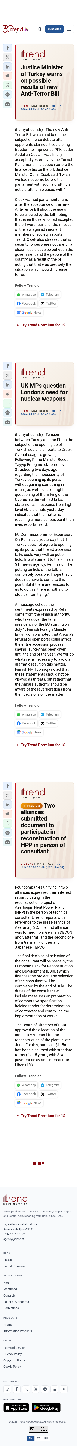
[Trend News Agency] (15, 1199)
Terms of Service (14, 1347)
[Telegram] (45, 1389)
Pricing (8, 1324)
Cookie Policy (12, 1366)
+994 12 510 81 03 (14, 1234)
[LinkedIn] (54, 1389)
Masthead (10, 1289)
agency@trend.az (13, 1239)
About (7, 1283)
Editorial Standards (16, 1302)
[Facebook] (17, 1389)
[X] (26, 1389)
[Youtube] (35, 1389)
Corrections (11, 1308)
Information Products (17, 1331)
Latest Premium (14, 1266)
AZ (38, 1438)
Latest (7, 1260)
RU (46, 1438)
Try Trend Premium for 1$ (42, 325)
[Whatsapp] (7, 1389)
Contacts (9, 1295)
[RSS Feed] (64, 1389)
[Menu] (69, 29)
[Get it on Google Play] (46, 1407)
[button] (7, 48)
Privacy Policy (12, 1354)
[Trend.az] (16, 29)
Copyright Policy (14, 1360)
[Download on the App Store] (16, 1407)
